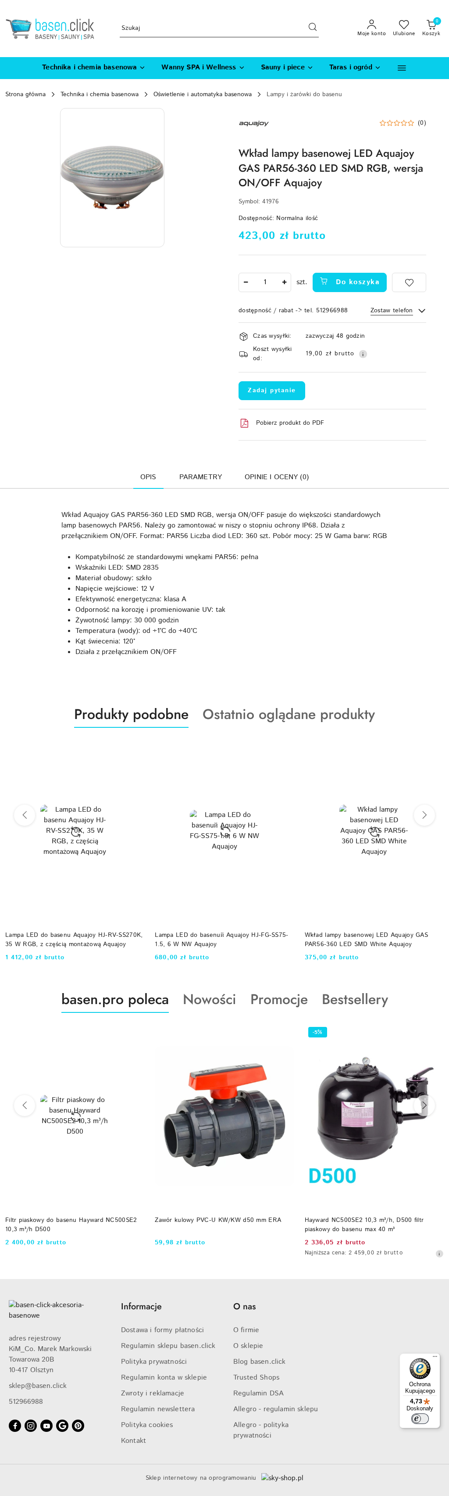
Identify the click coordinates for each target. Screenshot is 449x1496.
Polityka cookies (147, 1425)
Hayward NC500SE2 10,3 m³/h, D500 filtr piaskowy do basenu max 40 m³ (364, 1224)
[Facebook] (15, 1426)
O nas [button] (244, 1306)
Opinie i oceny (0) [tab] (277, 477)
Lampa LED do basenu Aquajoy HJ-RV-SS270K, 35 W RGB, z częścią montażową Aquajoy (74, 939)
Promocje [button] (279, 999)
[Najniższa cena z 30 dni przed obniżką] (439, 1253)
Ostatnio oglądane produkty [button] (289, 714)
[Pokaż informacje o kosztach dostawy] (363, 354)
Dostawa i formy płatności (162, 1330)
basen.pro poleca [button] (115, 999)
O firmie (246, 1330)
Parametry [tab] (200, 477)
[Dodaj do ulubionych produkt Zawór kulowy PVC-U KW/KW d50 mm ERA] (284, 1033)
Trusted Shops (256, 1378)
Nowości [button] (209, 999)
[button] (401, 68)
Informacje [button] (141, 1306)
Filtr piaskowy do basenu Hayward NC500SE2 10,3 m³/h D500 (71, 1224)
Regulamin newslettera (158, 1409)
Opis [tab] (148, 477)
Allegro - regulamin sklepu (275, 1409)
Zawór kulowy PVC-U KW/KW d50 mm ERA (218, 1220)
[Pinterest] (78, 1426)
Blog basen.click (259, 1362)
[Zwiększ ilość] (284, 282)
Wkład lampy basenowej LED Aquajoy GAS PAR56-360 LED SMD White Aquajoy (366, 939)
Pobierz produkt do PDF (290, 423)
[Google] (62, 1426)
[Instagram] (31, 1426)
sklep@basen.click (38, 1386)
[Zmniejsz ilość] (245, 282)
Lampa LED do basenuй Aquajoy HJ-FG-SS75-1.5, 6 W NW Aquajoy (221, 939)
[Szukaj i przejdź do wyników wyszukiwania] (312, 28)
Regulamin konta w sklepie (164, 1378)
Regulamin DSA (258, 1393)
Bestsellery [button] (355, 999)
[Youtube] (46, 1426)
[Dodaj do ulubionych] (409, 282)
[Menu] (435, 1358)
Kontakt (133, 1441)
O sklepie (248, 1346)
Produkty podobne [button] (131, 714)
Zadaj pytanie (272, 390)
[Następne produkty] (424, 815)
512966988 (26, 1402)
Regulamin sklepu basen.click (168, 1346)
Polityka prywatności (154, 1362)
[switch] (420, 1418)
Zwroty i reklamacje (152, 1393)
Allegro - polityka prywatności (261, 1430)
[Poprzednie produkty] (24, 815)
